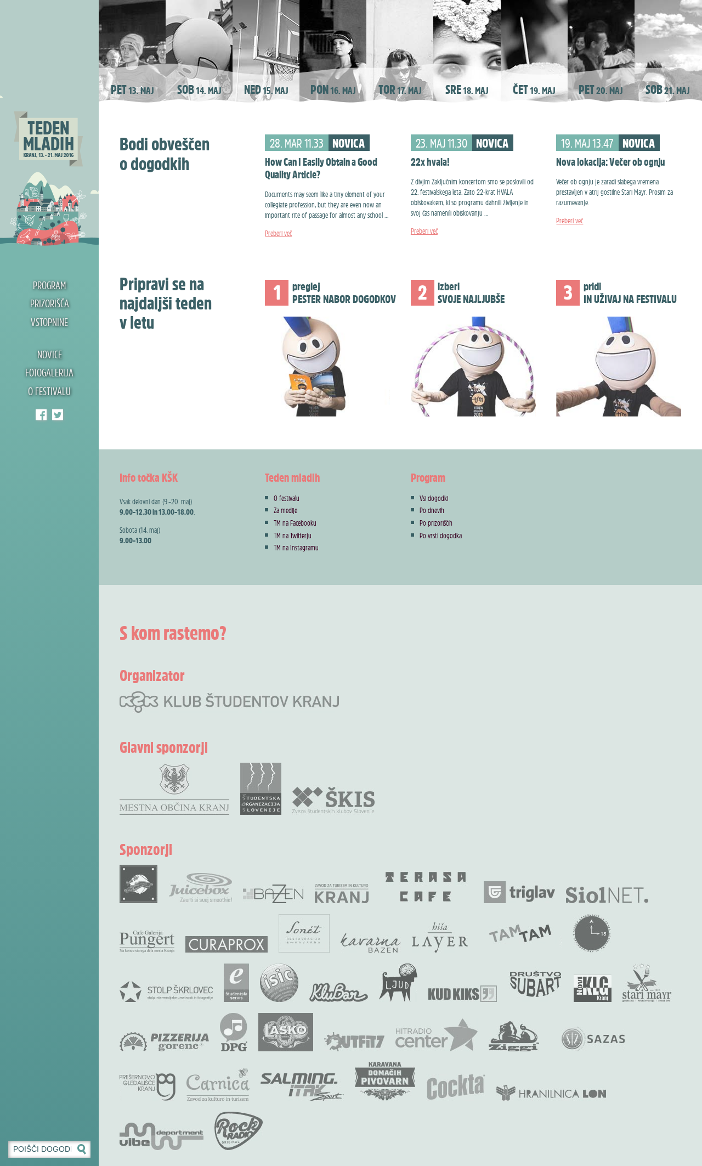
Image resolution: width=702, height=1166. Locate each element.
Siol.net (607, 895)
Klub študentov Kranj (57, 414)
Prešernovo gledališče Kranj (148, 1087)
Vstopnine (49, 322)
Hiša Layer (440, 937)
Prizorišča (49, 303)
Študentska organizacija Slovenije (260, 789)
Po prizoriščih (436, 522)
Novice (49, 354)
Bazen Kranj (273, 893)
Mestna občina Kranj (174, 789)
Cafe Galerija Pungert (147, 942)
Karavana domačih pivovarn (385, 1081)
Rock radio (238, 1131)
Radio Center (436, 1034)
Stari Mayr (647, 983)
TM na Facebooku (295, 522)
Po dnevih (432, 510)
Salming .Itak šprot (302, 1087)
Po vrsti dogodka (441, 535)
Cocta (455, 1087)
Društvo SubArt (535, 983)
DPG (233, 1032)
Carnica (218, 1084)
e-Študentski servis (236, 983)
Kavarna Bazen (371, 943)
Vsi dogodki (434, 498)
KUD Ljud (398, 983)
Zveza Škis (333, 800)
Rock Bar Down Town (139, 884)
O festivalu (49, 391)
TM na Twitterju (293, 535)
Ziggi (514, 1036)
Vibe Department (161, 1136)
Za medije (285, 510)
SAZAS (593, 1039)
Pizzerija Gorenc (164, 1041)
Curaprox (226, 944)
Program (49, 285)
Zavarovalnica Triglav (519, 892)
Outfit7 (354, 1041)
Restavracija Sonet (304, 933)
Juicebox (200, 888)
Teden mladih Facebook (41, 414)
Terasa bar (426, 886)
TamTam (520, 933)
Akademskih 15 (592, 933)
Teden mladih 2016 (49, 123)
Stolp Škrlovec (166, 991)
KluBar (338, 992)
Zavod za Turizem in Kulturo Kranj (342, 893)
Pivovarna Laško (285, 1032)
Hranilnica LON (551, 1093)
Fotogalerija (49, 372)
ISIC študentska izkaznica (279, 983)
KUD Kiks (462, 993)
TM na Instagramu (296, 547)
